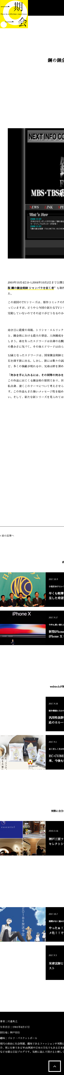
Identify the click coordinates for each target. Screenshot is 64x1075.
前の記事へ (8, 536)
